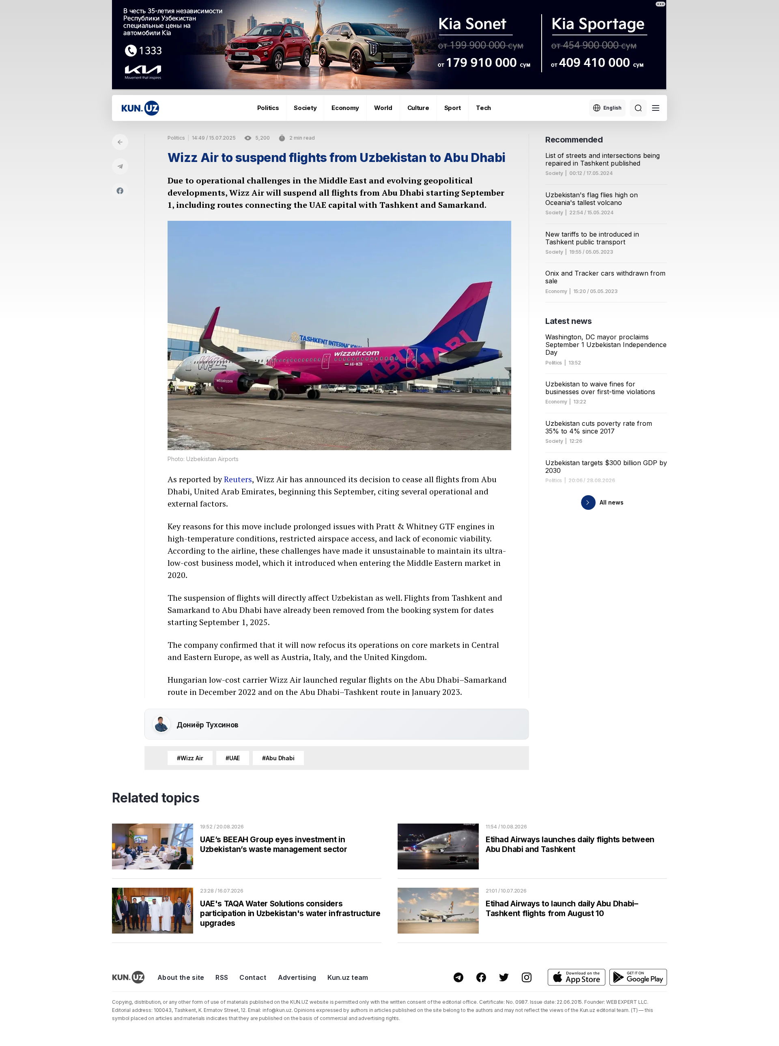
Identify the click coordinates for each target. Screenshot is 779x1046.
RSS (221, 977)
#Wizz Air (190, 758)
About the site (180, 977)
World (383, 108)
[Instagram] (527, 977)
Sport (452, 108)
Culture (418, 108)
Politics (268, 108)
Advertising (297, 977)
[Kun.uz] (140, 108)
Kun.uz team (347, 977)
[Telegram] (120, 166)
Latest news (568, 321)
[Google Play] (638, 977)
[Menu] (656, 108)
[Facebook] (120, 191)
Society (305, 108)
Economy (345, 108)
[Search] (638, 107)
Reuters (238, 479)
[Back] (120, 142)
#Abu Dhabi (278, 758)
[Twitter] (504, 977)
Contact (252, 977)
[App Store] (576, 977)
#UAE (233, 758)
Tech (483, 108)
